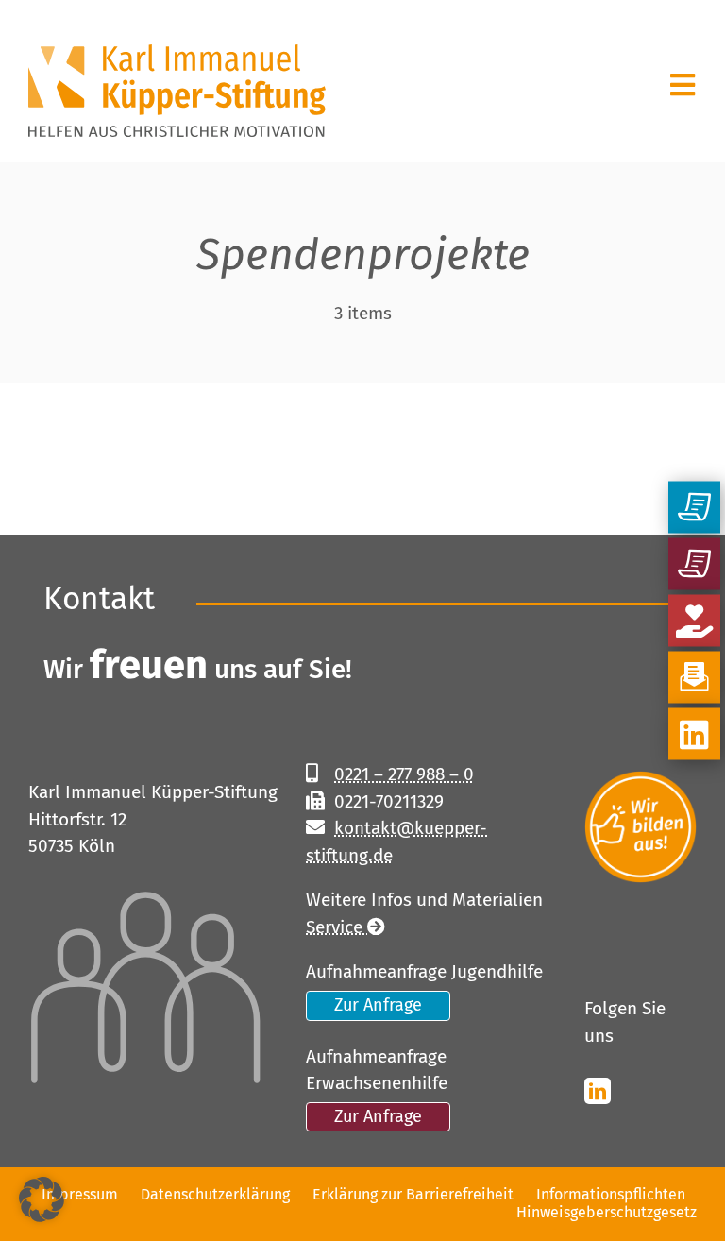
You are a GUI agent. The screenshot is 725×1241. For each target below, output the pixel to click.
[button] (41, 1199)
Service (336, 927)
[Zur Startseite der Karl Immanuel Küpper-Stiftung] (102, 81)
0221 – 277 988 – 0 (404, 774)
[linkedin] (597, 1091)
